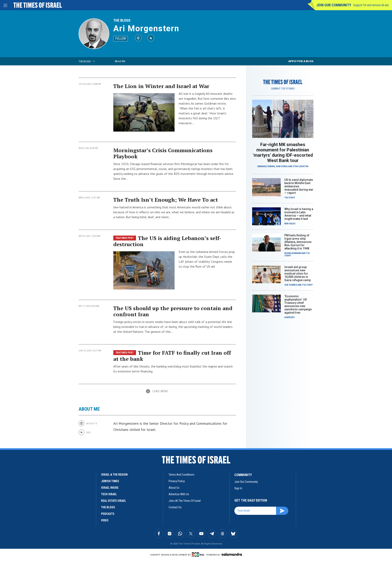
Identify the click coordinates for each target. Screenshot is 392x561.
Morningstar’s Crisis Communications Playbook (163, 153)
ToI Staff (289, 198)
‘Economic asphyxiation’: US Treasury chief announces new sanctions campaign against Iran (298, 304)
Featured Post (125, 238)
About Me (120, 61)
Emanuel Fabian (266, 166)
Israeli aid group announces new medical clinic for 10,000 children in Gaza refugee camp (297, 273)
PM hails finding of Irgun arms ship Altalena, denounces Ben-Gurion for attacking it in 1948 (298, 242)
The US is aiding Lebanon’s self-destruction (167, 241)
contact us (175, 507)
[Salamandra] (232, 554)
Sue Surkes (290, 285)
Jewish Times (110, 481)
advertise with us (179, 494)
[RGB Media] (199, 554)
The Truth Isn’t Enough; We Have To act (165, 199)
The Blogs (121, 20)
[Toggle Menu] (5, 5)
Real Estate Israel (113, 500)
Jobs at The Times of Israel (185, 500)
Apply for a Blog (300, 61)
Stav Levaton (300, 166)
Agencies (289, 317)
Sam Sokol (282, 166)
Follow (120, 38)
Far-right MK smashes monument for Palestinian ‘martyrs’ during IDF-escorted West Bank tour (283, 152)
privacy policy (177, 481)
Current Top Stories (283, 88)
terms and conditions (181, 474)
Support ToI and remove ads (371, 5)
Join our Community (333, 5)
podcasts (107, 513)
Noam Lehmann (292, 253)
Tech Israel (109, 494)
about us (174, 487)
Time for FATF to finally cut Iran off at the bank (172, 355)
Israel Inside (109, 487)
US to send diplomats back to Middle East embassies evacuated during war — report (298, 186)
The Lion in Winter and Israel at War (161, 86)
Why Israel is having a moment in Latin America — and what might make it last (298, 213)
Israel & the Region (114, 474)
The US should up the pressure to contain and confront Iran (172, 311)
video (104, 520)
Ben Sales (289, 223)
